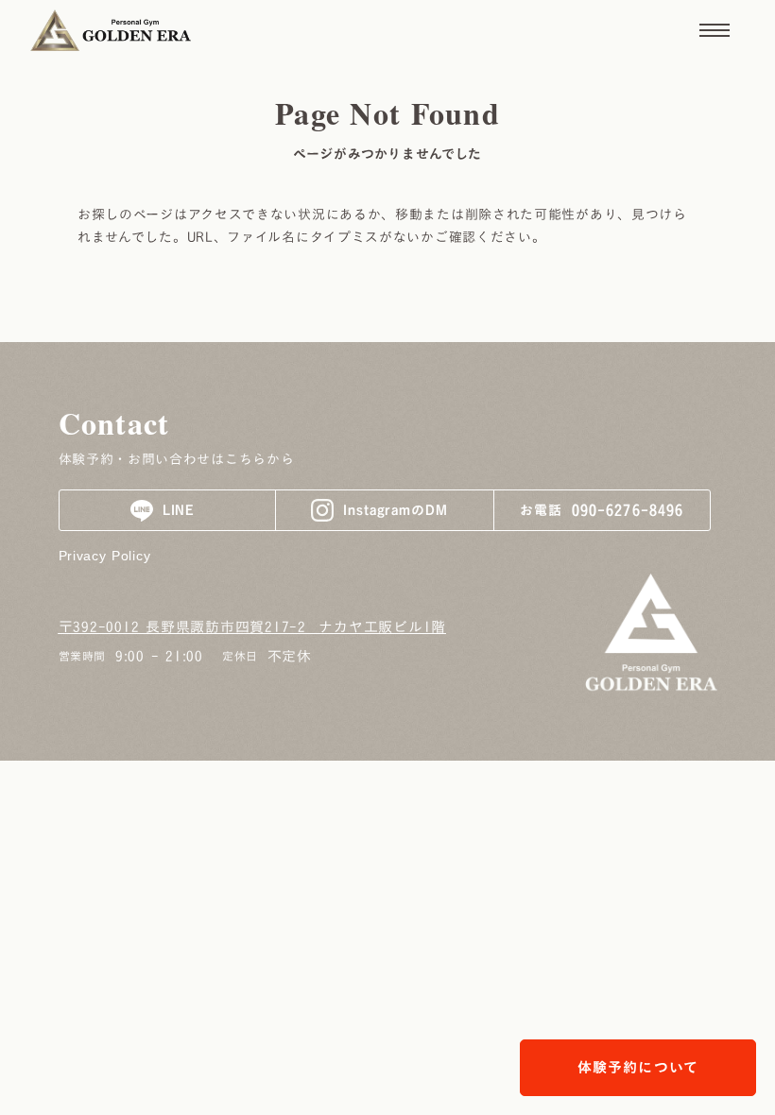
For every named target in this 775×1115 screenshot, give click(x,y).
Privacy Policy (105, 555)
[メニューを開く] (714, 30)
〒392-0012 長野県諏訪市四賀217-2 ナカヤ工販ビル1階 (253, 627)
